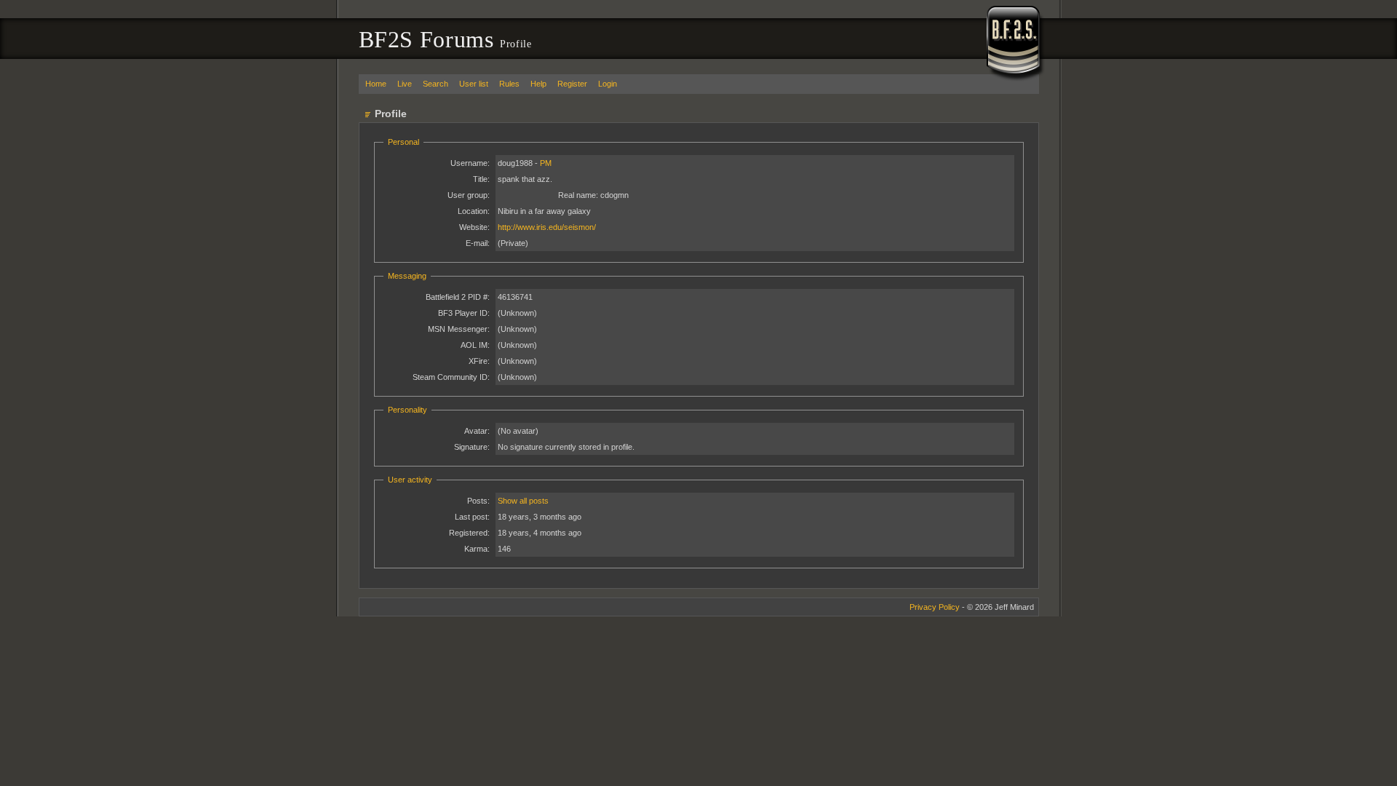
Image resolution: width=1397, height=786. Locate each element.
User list (473, 83)
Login (607, 83)
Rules (509, 83)
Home (375, 83)
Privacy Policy (935, 607)
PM (546, 163)
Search (435, 83)
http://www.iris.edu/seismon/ (547, 227)
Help (538, 83)
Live (404, 83)
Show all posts (523, 500)
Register (572, 83)
